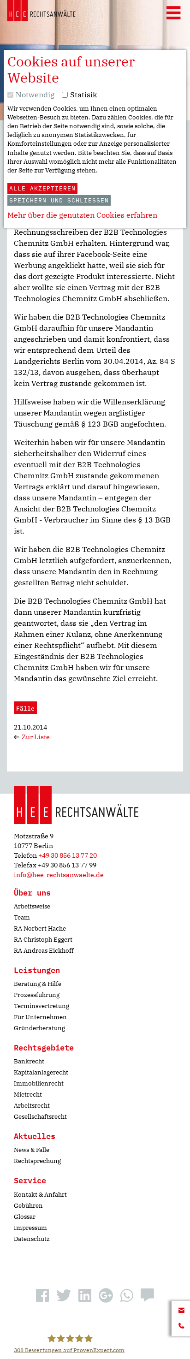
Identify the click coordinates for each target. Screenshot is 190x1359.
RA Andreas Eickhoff (44, 951)
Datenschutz (32, 1239)
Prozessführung (36, 995)
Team (22, 917)
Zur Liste (35, 737)
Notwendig (35, 94)
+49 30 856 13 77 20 (67, 855)
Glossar (25, 1217)
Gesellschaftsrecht (40, 1117)
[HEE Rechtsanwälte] (41, 12)
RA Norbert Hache (40, 928)
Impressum (30, 1228)
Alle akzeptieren (42, 188)
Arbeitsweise (32, 906)
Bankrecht (29, 1061)
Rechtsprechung (37, 1161)
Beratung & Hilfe (37, 984)
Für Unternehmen (40, 1017)
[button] (42, 1295)
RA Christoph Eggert (43, 940)
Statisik (83, 94)
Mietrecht (28, 1094)
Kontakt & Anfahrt (40, 1195)
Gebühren (28, 1206)
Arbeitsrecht (32, 1106)
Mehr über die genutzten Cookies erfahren (82, 215)
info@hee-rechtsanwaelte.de (59, 875)
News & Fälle (31, 1150)
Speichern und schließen (59, 200)
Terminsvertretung (41, 1006)
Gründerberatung (39, 1028)
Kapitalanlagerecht (41, 1072)
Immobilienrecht (39, 1083)
